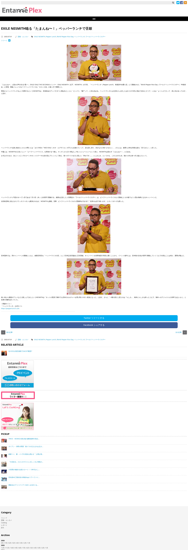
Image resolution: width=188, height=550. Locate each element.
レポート (4, 525)
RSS (185, 2)
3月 (21, 543)
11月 (7, 548)
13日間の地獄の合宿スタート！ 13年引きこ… (23, 470)
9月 (16, 548)
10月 (12, 548)
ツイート (4, 40)
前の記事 (8, 332)
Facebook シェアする (94, 325)
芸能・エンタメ (23, 37)
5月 (14, 543)
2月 (25, 543)
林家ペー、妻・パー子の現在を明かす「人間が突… (25, 454)
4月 (17, 543)
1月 (29, 543)
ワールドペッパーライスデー (95, 37)
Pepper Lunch (51, 37)
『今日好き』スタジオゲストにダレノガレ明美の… (25, 462)
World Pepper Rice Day (65, 37)
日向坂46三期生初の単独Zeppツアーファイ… (23, 477)
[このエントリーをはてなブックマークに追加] (9, 41)
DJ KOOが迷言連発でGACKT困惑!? (20, 351)
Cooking (4, 523)
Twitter (178, 2)
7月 (6, 543)
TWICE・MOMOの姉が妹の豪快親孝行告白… (23, 439)
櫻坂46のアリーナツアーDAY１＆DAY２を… (23, 485)
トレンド (4, 518)
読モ (2, 528)
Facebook (181, 2)
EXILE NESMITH (39, 37)
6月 (10, 543)
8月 (2, 543)
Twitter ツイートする (94, 317)
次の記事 (180, 332)
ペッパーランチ (79, 37)
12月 (2, 548)
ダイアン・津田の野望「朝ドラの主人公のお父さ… (25, 446)
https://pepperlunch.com (10, 308)
